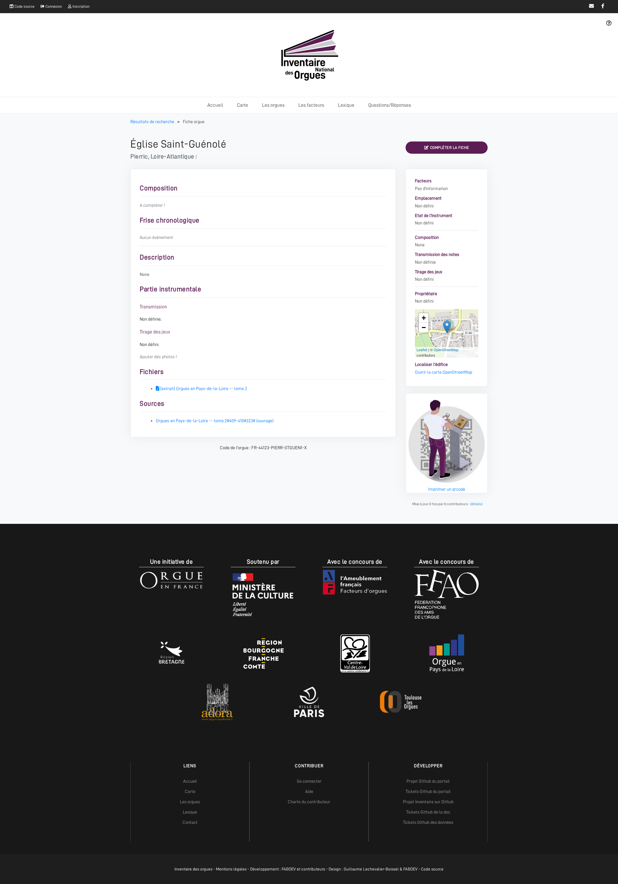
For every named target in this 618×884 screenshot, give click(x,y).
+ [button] (424, 318)
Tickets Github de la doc (428, 812)
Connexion (53, 6)
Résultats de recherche (152, 121)
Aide (309, 791)
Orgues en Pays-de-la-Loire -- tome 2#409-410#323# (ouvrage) (215, 420)
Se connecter (309, 781)
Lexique (346, 105)
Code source (24, 6)
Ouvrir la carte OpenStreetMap (443, 372)
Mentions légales (231, 869)
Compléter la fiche (449, 148)
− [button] (424, 328)
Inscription (80, 6)
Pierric (139, 156)
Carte (242, 105)
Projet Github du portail (428, 781)
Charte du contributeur (309, 801)
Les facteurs (311, 105)
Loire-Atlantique (172, 156)
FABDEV (289, 869)
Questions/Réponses (389, 105)
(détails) (476, 504)
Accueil (215, 105)
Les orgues (273, 105)
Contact (190, 822)
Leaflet (422, 349)
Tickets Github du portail (428, 791)
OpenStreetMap (446, 349)
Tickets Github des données (428, 822)
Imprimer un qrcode (446, 489)
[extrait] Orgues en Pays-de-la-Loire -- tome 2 (203, 388)
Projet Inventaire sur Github (428, 801)
